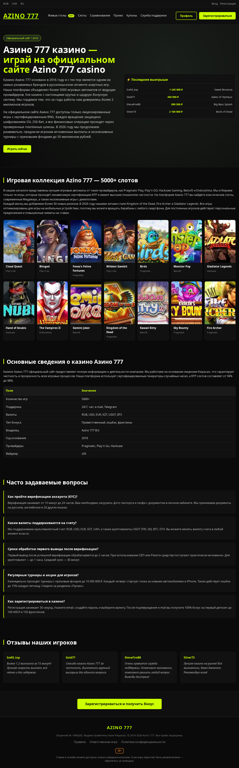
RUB (5, 3)
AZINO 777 (21, 16)
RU (22, 3)
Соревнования (100, 15)
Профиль (186, 16)
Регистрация (228, 3)
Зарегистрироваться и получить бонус (119, 703)
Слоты (82, 15)
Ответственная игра (103, 742)
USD (14, 3)
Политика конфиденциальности (143, 742)
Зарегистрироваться (217, 16)
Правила (80, 742)
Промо (118, 15)
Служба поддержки (153, 15)
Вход (215, 3)
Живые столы (60, 15)
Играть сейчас (17, 149)
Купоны (131, 15)
